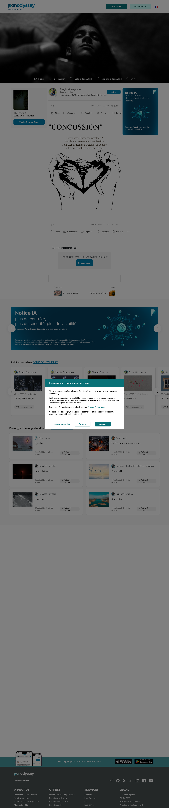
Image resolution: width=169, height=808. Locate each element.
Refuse (82, 424)
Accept (102, 424)
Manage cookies (62, 424)
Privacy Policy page (96, 407)
